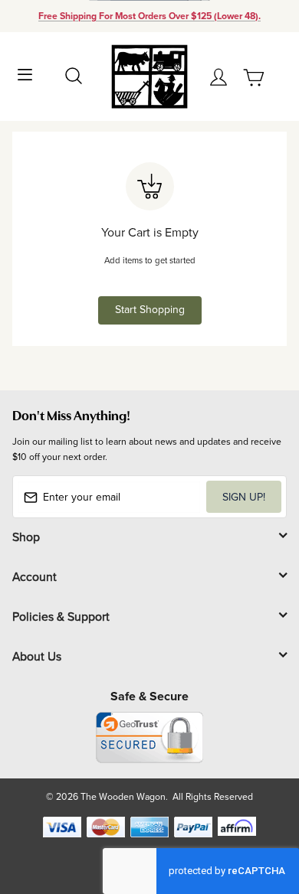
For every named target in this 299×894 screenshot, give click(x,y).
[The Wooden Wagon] (149, 75)
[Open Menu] (25, 73)
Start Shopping (150, 309)
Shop (26, 536)
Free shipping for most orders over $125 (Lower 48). (149, 16)
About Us (36, 656)
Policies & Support (61, 616)
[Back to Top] (258, 810)
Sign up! (243, 496)
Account (34, 576)
